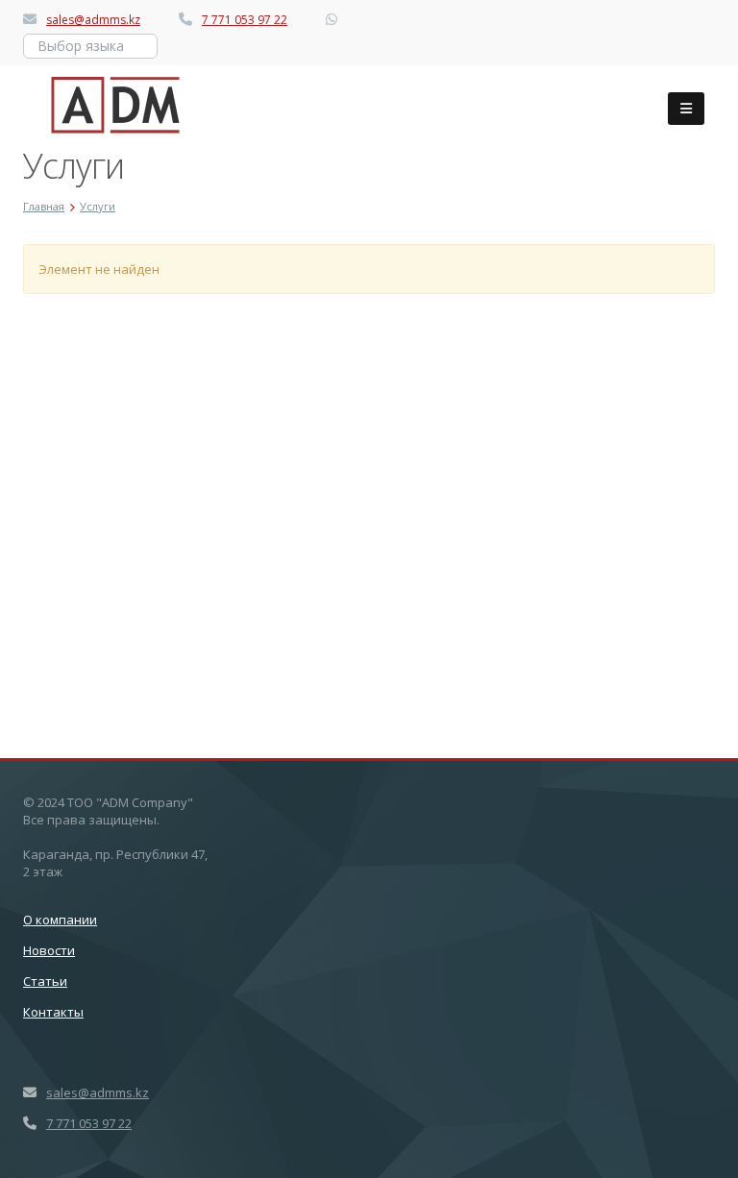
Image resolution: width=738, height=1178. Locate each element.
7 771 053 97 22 (244, 20)
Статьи (45, 981)
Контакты (53, 1011)
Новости (49, 950)
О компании (60, 919)
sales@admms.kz (93, 20)
